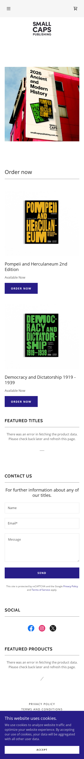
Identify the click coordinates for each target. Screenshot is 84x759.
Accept (42, 749)
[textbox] (42, 508)
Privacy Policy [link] (70, 586)
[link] (42, 28)
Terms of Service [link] (41, 589)
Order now (21, 288)
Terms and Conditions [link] (42, 709)
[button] (9, 8)
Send (42, 573)
